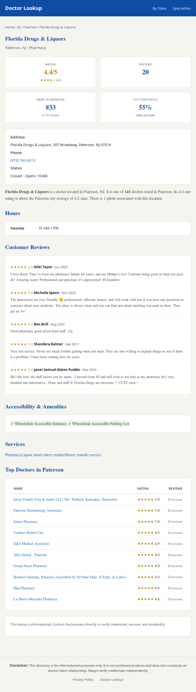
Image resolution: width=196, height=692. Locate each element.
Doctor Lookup (23, 8)
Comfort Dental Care (29, 532)
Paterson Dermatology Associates (38, 510)
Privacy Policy (83, 679)
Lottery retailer (53, 454)
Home (10, 27)
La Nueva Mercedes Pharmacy (35, 598)
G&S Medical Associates (31, 543)
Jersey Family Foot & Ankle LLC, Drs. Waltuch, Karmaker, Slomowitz (65, 499)
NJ (19, 27)
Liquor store (31, 454)
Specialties (182, 8)
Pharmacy (13, 454)
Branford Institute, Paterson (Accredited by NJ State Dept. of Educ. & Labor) (70, 576)
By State (159, 8)
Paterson (30, 27)
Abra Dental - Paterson (30, 554)
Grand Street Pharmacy (30, 565)
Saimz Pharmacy (26, 521)
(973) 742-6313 (22, 160)
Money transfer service (83, 454)
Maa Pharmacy (24, 587)
